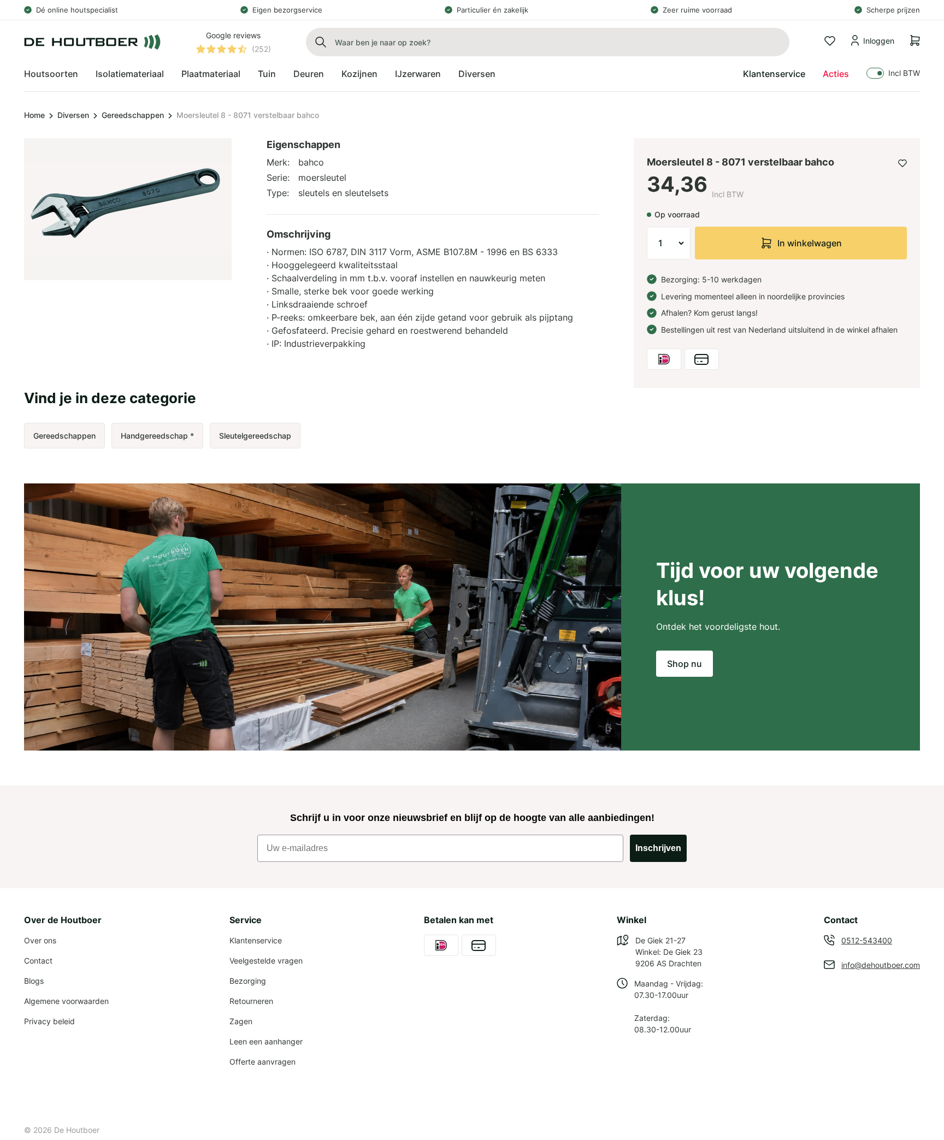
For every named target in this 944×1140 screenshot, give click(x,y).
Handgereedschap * (157, 435)
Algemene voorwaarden (66, 1001)
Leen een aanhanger (266, 1041)
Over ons (40, 940)
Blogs (34, 980)
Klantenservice (774, 73)
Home (34, 115)
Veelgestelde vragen (266, 960)
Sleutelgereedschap (255, 435)
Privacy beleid (49, 1021)
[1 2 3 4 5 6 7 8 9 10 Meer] (669, 243)
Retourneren (251, 1001)
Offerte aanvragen (262, 1061)
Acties (836, 73)
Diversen (73, 115)
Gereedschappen (133, 115)
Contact (38, 960)
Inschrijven (658, 848)
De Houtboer (76, 1130)
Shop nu (684, 663)
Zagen (240, 1021)
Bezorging (247, 980)
